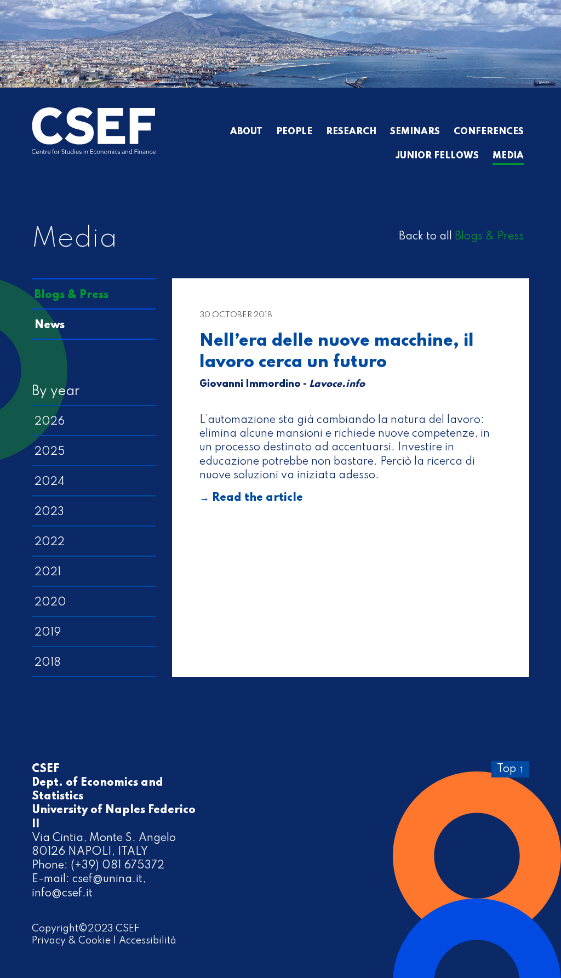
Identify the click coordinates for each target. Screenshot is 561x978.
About (246, 132)
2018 (48, 662)
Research (351, 132)
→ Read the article (251, 498)
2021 (48, 572)
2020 (50, 602)
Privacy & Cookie (71, 941)
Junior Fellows (437, 156)
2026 (50, 421)
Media (508, 156)
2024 (49, 482)
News (50, 325)
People (294, 132)
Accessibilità (147, 941)
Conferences (489, 132)
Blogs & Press (489, 236)
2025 (50, 452)
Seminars (415, 132)
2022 (50, 542)
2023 (49, 512)
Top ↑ (510, 769)
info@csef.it (62, 893)
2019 (48, 632)
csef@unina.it (107, 879)
